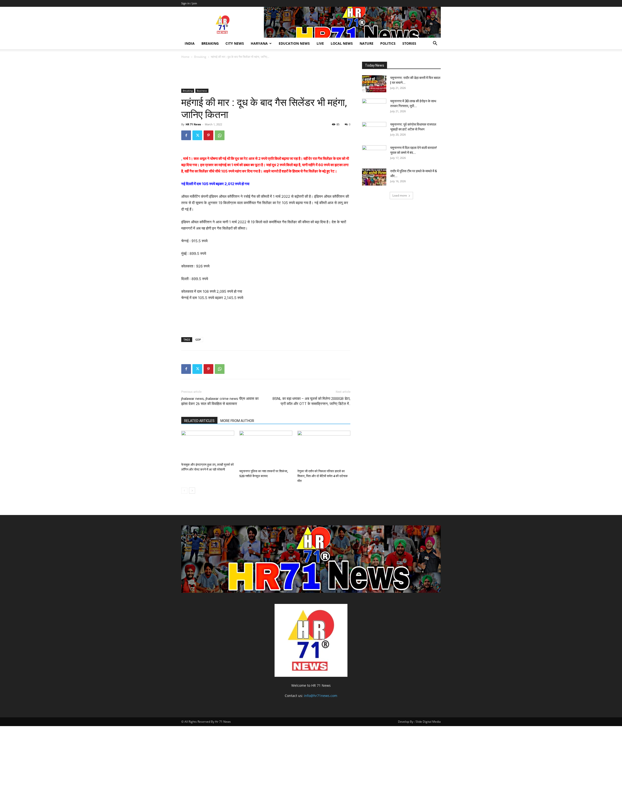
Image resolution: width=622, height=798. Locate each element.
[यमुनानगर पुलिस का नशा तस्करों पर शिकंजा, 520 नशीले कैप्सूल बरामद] (265, 449)
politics (388, 43)
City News (234, 43)
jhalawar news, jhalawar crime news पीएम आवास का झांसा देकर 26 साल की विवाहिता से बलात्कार (220, 401)
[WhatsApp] (220, 135)
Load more (399, 195)
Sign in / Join (189, 3)
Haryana (259, 43)
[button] (435, 44)
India (190, 43)
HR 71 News (193, 124)
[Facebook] (186, 135)
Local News (342, 43)
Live (320, 43)
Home (185, 57)
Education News (294, 43)
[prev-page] (184, 491)
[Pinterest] (208, 135)
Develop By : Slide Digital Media (419, 722)
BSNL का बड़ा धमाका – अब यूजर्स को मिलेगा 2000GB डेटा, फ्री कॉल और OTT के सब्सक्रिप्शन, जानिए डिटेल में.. (311, 401)
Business (202, 90)
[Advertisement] (269, 75)
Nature (366, 43)
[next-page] (192, 491)
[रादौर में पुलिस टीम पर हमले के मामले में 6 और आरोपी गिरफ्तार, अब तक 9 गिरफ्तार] (374, 177)
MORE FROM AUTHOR (237, 421)
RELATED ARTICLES (199, 421)
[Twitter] (197, 135)
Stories (409, 43)
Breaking (210, 43)
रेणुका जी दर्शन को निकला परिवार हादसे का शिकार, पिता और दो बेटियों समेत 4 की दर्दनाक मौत (322, 476)
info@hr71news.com (320, 695)
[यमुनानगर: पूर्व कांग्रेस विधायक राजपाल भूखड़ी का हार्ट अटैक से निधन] (374, 130)
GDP (198, 339)
